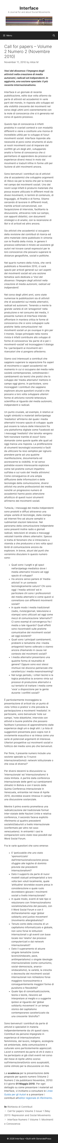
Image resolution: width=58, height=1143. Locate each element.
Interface (29, 8)
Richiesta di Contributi (19, 1106)
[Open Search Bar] (54, 35)
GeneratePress (43, 1138)
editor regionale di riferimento (35, 1098)
